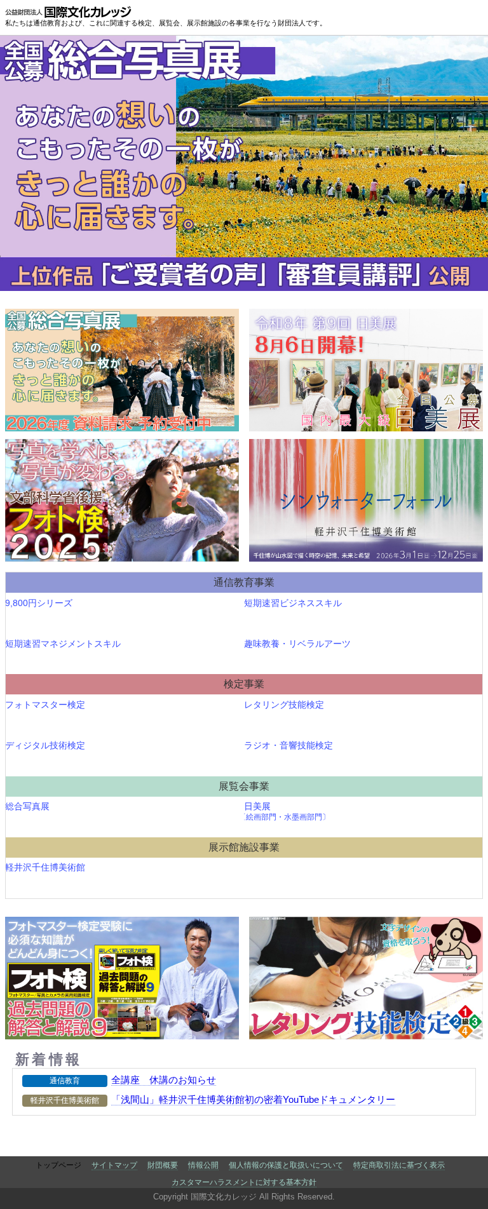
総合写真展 (28, 806)
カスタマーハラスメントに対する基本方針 (244, 1182)
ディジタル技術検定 (46, 745)
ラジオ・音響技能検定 (288, 745)
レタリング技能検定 (284, 704)
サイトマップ (114, 1165)
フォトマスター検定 (46, 704)
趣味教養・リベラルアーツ (297, 643)
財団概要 (162, 1165)
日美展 (287, 811)
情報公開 (203, 1165)
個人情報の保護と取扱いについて (286, 1165)
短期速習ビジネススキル (293, 603)
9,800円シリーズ (39, 603)
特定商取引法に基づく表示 (399, 1165)
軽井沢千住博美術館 (46, 867)
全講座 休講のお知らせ (163, 1079)
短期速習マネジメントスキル (63, 643)
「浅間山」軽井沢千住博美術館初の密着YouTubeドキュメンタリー (253, 1099)
